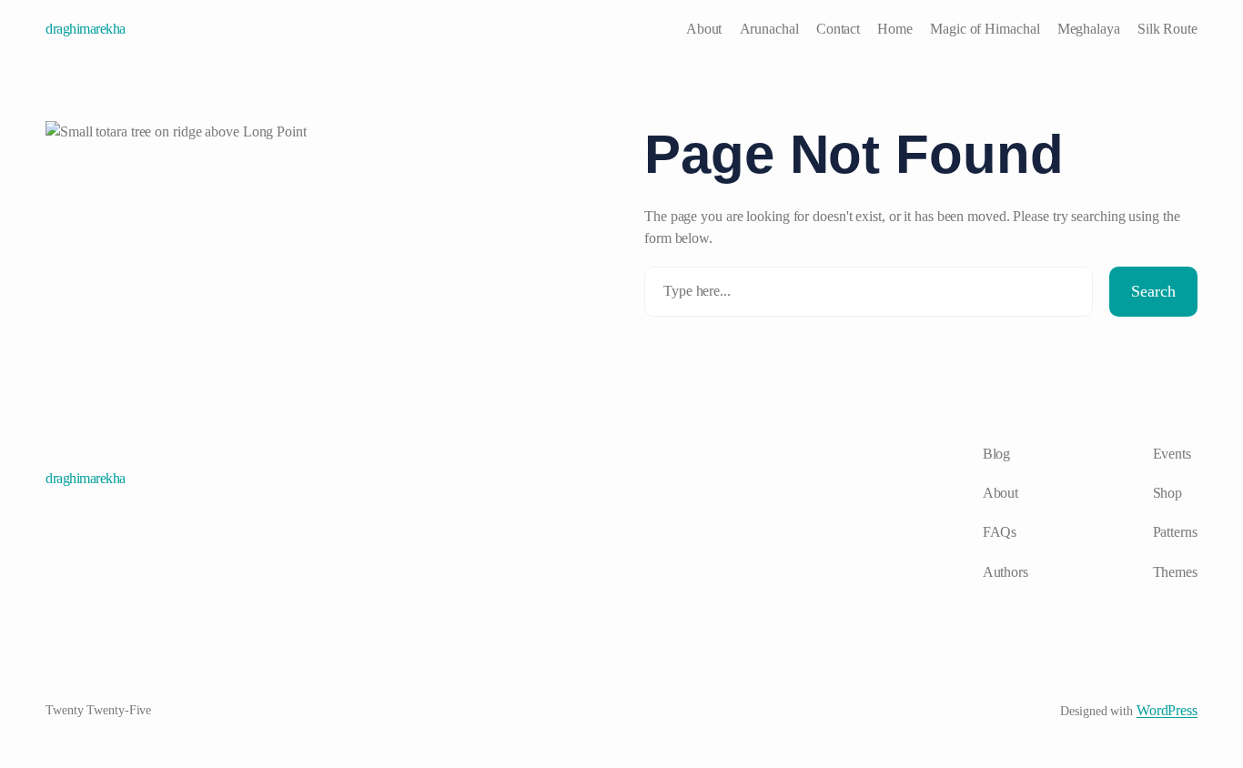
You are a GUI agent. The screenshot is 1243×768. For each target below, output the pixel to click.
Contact (838, 28)
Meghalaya (1088, 28)
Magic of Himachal (984, 28)
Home (895, 28)
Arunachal (769, 28)
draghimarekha (85, 28)
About (704, 28)
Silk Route (1167, 28)
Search (1153, 291)
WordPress (1167, 710)
